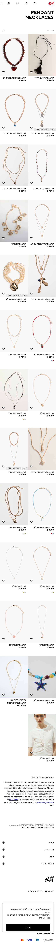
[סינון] (4, 30)
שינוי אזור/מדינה (35, 891)
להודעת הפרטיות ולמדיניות (19, 915)
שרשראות (49, 827)
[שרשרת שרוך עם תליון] (42, 55)
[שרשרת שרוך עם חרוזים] (42, 165)
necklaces (13, 799)
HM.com (49, 825)
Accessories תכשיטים (21, 825)
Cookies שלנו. (44, 918)
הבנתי (28, 927)
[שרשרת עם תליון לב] (14, 622)
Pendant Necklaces (32, 827)
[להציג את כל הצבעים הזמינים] (52, 360)
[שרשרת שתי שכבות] (14, 331)
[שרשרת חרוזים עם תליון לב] (14, 55)
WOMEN (39, 825)
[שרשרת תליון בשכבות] (14, 677)
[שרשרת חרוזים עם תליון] (14, 276)
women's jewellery (45, 802)
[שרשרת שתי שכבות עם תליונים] (42, 110)
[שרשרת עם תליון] (14, 221)
